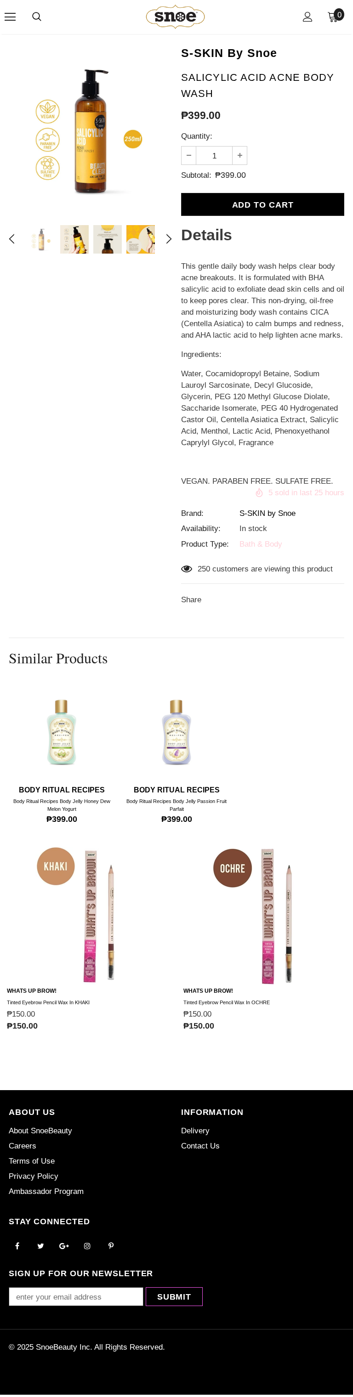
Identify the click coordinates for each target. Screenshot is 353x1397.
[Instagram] (87, 1245)
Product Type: (205, 544)
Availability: (201, 528)
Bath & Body (260, 544)
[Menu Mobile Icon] (10, 17)
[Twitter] (40, 1245)
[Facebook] (17, 1245)
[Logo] (175, 16)
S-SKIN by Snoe (267, 513)
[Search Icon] (36, 17)
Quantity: (196, 136)
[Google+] (64, 1245)
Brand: (192, 513)
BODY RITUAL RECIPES (62, 790)
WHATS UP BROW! (32, 991)
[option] (90, 129)
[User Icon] (308, 17)
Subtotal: (196, 175)
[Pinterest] (110, 1245)
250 (204, 569)
